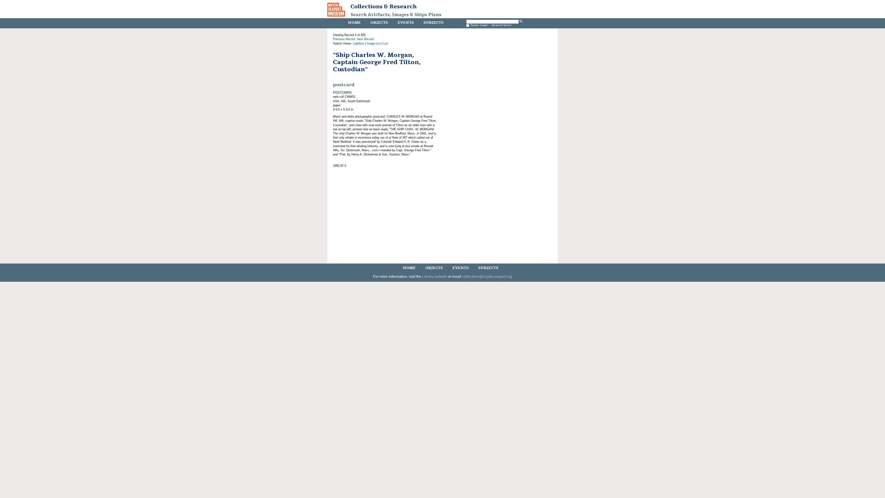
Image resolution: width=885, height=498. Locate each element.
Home (354, 22)
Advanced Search (501, 25)
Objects (379, 22)
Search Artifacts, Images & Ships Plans (396, 15)
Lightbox (358, 43)
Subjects (433, 22)
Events (406, 22)
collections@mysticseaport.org (487, 277)
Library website (434, 277)
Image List (374, 43)
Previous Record (344, 39)
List (385, 43)
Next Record (365, 39)
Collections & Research (384, 6)
